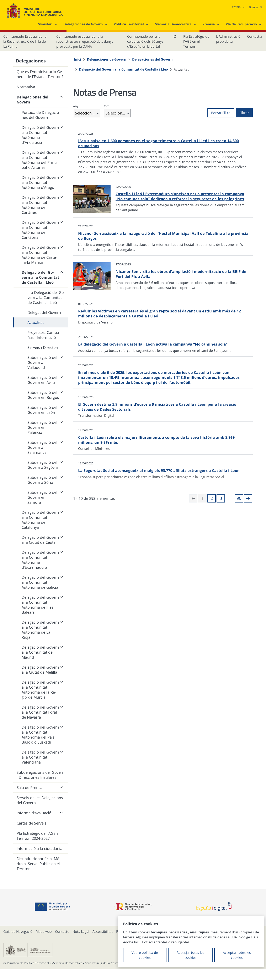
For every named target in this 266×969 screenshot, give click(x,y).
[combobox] (86, 113)
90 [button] (239, 498)
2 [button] (212, 498)
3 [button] (221, 498)
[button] (248, 498)
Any (75, 106)
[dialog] (191, 941)
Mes (107, 106)
